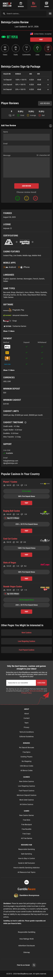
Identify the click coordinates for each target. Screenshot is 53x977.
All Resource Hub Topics (26, 872)
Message (6, 155)
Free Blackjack (26, 825)
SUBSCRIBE (41, 683)
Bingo (13, 292)
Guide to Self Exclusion (26, 863)
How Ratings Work (26, 939)
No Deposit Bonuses (26, 747)
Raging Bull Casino (11, 510)
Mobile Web (36, 255)
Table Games (8, 297)
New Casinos (26, 632)
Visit (41, 40)
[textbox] (26, 167)
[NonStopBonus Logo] (7, 4)
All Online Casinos (26, 804)
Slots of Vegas (9, 562)
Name (5, 132)
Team (26, 723)
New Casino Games (26, 815)
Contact (26, 718)
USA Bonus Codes (26, 766)
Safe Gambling (26, 854)
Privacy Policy (26, 693)
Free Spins (26, 752)
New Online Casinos (26, 781)
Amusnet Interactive (20, 315)
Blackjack (20, 292)
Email (5, 143)
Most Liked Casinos (26, 800)
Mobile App (27, 255)
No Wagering (26, 761)
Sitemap (26, 952)
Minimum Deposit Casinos (26, 795)
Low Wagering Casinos (26, 641)
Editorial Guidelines (26, 737)
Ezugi (15, 321)
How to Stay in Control (26, 858)
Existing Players (26, 757)
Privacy (26, 727)
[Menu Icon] (50, 13)
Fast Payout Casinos (26, 650)
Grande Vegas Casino (12, 586)
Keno (27, 292)
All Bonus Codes (26, 770)
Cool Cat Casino (10, 538)
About (26, 714)
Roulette (43, 292)
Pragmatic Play (18, 310)
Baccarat (6, 292)
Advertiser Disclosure (26, 946)
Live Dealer (17, 255)
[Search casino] (4, 13)
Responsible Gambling (26, 849)
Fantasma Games (19, 326)
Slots (24, 295)
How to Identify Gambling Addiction (26, 868)
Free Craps (26, 834)
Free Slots (26, 820)
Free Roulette (26, 829)
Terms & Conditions (36, 691)
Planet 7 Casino (10, 481)
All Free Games (26, 838)
